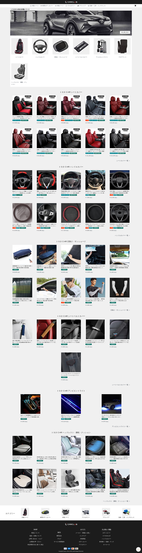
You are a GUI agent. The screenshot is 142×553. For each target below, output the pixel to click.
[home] (71, 2)
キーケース (106, 544)
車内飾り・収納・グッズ (106, 541)
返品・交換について (35, 535)
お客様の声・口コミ (35, 541)
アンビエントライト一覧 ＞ (121, 426)
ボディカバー (83, 541)
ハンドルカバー (106, 538)
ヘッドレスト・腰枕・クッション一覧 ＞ (116, 501)
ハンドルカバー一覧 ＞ (122, 235)
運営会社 (59, 535)
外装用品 (82, 538)
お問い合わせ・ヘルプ (35, 538)
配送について (35, 533)
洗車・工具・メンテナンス (126, 517)
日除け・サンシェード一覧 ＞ (120, 310)
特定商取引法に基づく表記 (35, 544)
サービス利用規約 (59, 541)
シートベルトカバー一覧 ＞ (121, 385)
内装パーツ (25, 517)
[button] (34, 5)
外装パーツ (65, 517)
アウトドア (106, 517)
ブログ (59, 538)
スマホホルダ (106, 535)
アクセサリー (86, 517)
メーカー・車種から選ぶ (83, 533)
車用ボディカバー (45, 517)
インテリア (83, 535)
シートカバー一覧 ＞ (123, 161)
